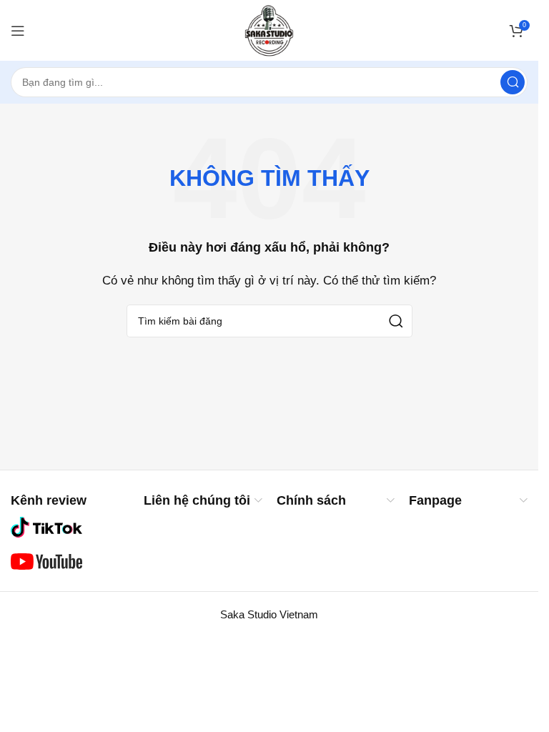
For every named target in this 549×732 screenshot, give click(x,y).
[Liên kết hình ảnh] (46, 526)
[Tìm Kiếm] (512, 82)
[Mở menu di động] (18, 30)
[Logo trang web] (269, 29)
